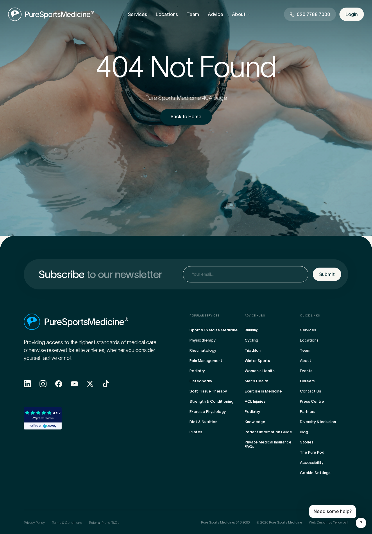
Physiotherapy (202, 340)
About (239, 14)
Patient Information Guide (268, 432)
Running (251, 330)
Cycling (251, 340)
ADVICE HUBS (255, 315)
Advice (215, 14)
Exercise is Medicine (263, 391)
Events (306, 371)
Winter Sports (257, 360)
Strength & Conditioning (211, 401)
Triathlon (253, 350)
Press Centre (312, 401)
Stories (307, 442)
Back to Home (186, 116)
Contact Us (310, 391)
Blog (304, 432)
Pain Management (205, 360)
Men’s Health (256, 381)
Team (193, 14)
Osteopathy (200, 381)
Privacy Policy (34, 522)
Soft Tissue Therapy (208, 391)
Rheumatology (202, 350)
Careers (307, 381)
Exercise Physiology (207, 411)
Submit (327, 274)
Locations (167, 14)
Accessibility (311, 462)
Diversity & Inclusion (318, 422)
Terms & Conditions (67, 522)
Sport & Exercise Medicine (213, 330)
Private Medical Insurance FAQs (268, 444)
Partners (307, 411)
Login (352, 14)
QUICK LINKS (310, 315)
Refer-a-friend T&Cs (104, 522)
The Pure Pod (312, 452)
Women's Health (260, 371)
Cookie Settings (315, 473)
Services (137, 14)
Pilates (195, 432)
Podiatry (197, 371)
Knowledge (255, 422)
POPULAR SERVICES (204, 315)
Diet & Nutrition (203, 422)
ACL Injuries (255, 401)
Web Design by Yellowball (328, 522)
